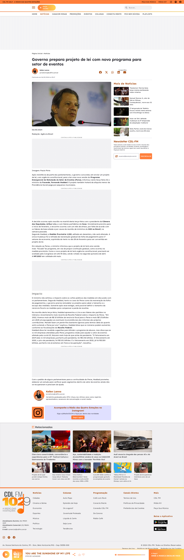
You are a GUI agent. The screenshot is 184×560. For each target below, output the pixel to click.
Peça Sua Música (161, 508)
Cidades (36, 498)
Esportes (36, 513)
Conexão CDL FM (100, 508)
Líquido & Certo (70, 518)
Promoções (75, 14)
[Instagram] (171, 2)
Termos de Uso (130, 498)
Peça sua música (149, 2)
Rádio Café (98, 518)
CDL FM (157, 498)
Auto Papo (67, 498)
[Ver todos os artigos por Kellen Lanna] (35, 71)
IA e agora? (68, 508)
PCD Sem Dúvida (132, 14)
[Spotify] (176, 2)
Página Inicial (37, 53)
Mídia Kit (162, 2)
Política (36, 523)
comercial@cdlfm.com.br (17, 529)
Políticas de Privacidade (134, 503)
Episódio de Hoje (70, 503)
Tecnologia (37, 529)
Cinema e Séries (40, 503)
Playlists (147, 14)
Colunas (99, 14)
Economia (37, 508)
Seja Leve (67, 523)
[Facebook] (180, 2)
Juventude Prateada (72, 513)
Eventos (88, 14)
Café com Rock (99, 498)
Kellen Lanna (44, 70)
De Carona (98, 513)
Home (34, 14)
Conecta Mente (114, 14)
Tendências (68, 529)
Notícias (44, 14)
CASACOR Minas (59, 14)
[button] (100, 72)
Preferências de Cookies (134, 508)
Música (36, 518)
